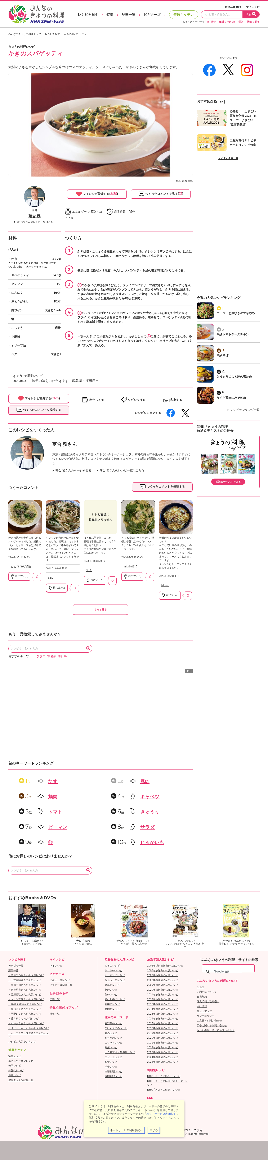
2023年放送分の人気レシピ (162, 1052)
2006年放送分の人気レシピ (162, 970)
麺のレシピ (111, 1033)
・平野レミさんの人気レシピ (24, 1013)
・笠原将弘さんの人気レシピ (24, 994)
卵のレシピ (111, 989)
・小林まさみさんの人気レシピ (26, 1023)
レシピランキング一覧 (245, 409)
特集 (110, 14)
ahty (50, 577)
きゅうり (150, 811)
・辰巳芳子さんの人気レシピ (24, 1009)
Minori (165, 585)
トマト (55, 811)
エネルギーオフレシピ (21, 1060)
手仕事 (62, 656)
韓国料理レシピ (113, 1076)
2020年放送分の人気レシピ (162, 1037)
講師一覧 (13, 970)
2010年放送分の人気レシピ (162, 989)
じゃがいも (152, 842)
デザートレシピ (113, 1057)
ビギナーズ (152, 14)
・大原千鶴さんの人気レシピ (24, 984)
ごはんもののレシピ (116, 1028)
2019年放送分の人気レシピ (162, 1033)
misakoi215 (130, 566)
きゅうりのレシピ (115, 980)
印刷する (176, 399)
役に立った (21, 576)
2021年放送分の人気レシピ (162, 1042)
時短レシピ (111, 1047)
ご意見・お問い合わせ (209, 1020)
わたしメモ (96, 399)
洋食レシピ (111, 1066)
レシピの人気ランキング (22, 1041)
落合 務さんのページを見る (73, 470)
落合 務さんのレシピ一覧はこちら (122, 470)
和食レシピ (111, 1061)
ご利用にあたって (207, 991)
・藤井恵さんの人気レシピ (23, 1018)
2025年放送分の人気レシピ (162, 1061)
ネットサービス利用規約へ (126, 1130)
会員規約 (202, 996)
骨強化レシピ (15, 1070)
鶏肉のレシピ (112, 1004)
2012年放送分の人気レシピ (162, 999)
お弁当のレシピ (113, 1037)
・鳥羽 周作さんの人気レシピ (25, 1004)
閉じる (154, 1130)
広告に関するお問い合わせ (212, 1025)
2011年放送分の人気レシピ (162, 994)
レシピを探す (88, 14)
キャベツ (150, 796)
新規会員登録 (233, 7)
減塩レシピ (14, 1056)
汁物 (213, 21)
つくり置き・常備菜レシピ (120, 1052)
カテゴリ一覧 (15, 965)
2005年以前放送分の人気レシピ (165, 965)
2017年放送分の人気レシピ (162, 1023)
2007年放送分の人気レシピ (162, 975)
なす (53, 781)
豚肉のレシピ (112, 1009)
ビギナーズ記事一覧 (61, 984)
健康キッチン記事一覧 (21, 1080)
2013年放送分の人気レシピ (162, 1004)
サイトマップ (204, 1011)
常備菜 (51, 656)
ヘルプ (200, 987)
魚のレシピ (111, 994)
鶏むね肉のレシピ (115, 999)
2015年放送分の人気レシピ (162, 1013)
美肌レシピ (14, 1065)
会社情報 (202, 1006)
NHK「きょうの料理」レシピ (163, 1076)
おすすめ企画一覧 (228, 158)
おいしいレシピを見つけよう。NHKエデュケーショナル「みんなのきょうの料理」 (36, 14)
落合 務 (34, 216)
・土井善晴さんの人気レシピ (24, 980)
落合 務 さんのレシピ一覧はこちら (36, 221)
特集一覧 (55, 1013)
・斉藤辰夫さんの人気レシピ (24, 989)
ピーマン (57, 827)
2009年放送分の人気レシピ (162, 984)
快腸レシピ (14, 1075)
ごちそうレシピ (113, 1042)
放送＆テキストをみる (228, 481)
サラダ (147, 827)
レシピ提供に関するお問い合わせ (215, 1030)
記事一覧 (128, 14)
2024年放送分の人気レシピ (162, 1057)
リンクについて (205, 1015)
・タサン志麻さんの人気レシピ (26, 999)
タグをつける (136, 399)
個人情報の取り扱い (208, 1001)
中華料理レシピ (113, 1071)
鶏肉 (52, 796)
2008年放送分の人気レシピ (162, 980)
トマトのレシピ (113, 970)
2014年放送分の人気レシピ (162, 1009)
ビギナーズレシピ (60, 980)
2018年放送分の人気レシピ (162, 1028)
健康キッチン (184, 14)
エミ (89, 570)
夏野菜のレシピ (113, 1023)
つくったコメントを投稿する (41, 410)
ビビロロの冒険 (20, 566)
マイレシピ (253, 7)
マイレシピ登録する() (100, 194)
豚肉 (144, 781)
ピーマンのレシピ (115, 975)
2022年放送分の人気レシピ (162, 1047)
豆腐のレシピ (112, 984)
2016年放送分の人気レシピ (162, 1018)
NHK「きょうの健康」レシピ (163, 1089)
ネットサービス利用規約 (161, 1113)
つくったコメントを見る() (164, 194)
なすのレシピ (112, 965)
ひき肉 (41, 656)
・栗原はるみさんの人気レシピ (26, 975)
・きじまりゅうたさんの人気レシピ (28, 1028)
